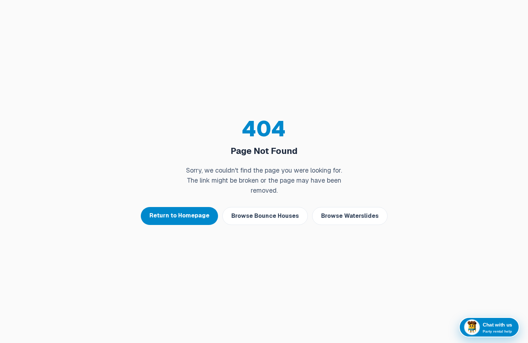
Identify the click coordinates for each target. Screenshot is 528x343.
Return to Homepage (179, 215)
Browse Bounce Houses (265, 216)
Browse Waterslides (350, 216)
